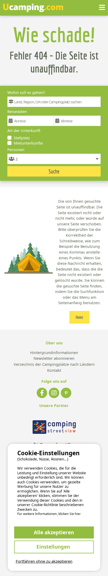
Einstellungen (53, 546)
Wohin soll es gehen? (26, 92)
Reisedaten (17, 111)
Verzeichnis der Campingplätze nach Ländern (54, 364)
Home (79, 317)
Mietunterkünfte (28, 143)
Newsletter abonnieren (54, 358)
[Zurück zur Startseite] (33, 8)
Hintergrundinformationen (54, 353)
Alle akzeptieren (54, 532)
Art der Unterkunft (23, 130)
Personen (15, 149)
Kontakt (54, 370)
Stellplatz (22, 137)
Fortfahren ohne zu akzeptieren (44, 561)
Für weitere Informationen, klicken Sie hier (49, 514)
